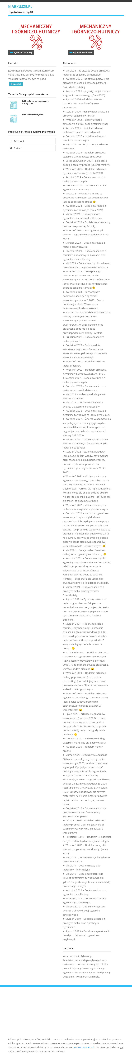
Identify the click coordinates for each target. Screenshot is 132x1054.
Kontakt (16, 83)
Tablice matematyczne (32, 114)
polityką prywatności (84, 1047)
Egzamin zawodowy (23, 52)
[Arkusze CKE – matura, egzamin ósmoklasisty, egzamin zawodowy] (20, 6)
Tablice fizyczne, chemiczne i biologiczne (35, 102)
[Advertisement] (66, 1013)
